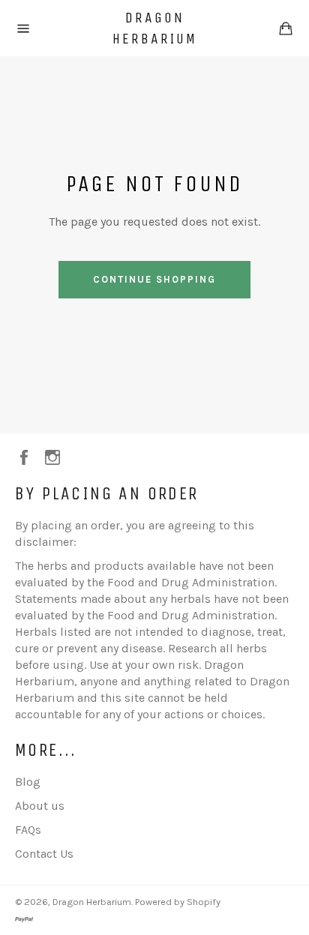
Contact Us (44, 854)
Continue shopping (154, 279)
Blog (27, 782)
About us (39, 806)
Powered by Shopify (177, 901)
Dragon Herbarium (154, 28)
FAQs (28, 830)
